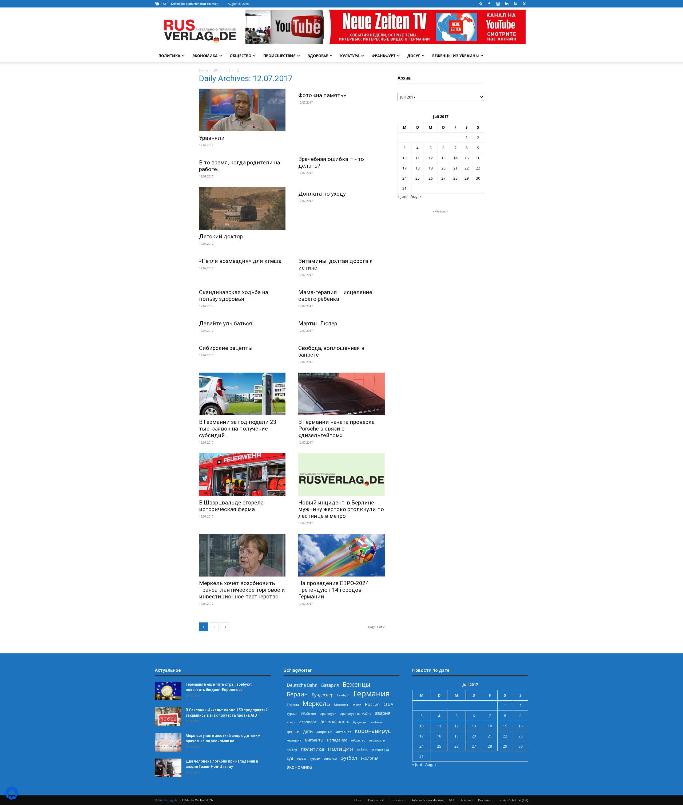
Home (203, 70)
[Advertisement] (441, 247)
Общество (240, 55)
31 (404, 188)
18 (417, 168)
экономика (299, 767)
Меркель (316, 703)
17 (404, 168)
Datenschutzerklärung (427, 800)
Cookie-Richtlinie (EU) (512, 800)
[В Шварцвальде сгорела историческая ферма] (242, 474)
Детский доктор (221, 236)
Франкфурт (383, 55)
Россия (372, 704)
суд (290, 758)
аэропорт (308, 721)
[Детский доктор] (242, 208)
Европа (293, 705)
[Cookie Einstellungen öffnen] (11, 798)
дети (308, 731)
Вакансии (376, 800)
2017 (217, 70)
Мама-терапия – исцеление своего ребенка (335, 295)
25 (417, 178)
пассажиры (377, 740)
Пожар (356, 705)
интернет (343, 731)
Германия (372, 693)
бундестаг (360, 722)
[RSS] (515, 3)
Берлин (297, 694)
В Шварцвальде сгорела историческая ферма (231, 505)
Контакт (466, 800)
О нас (358, 800)
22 (466, 168)
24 (404, 178)
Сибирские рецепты (226, 348)
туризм (315, 758)
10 (404, 157)
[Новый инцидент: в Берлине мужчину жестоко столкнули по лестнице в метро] (341, 474)
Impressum (397, 800)
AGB (452, 800)
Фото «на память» (322, 95)
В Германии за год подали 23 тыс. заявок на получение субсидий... (237, 429)
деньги (293, 731)
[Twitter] (524, 3)
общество (358, 740)
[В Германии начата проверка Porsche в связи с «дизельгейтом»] (341, 394)
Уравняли (212, 138)
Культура (350, 55)
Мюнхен (341, 704)
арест (291, 722)
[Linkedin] (507, 3)
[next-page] (225, 626)
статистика (380, 750)
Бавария (330, 685)
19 (430, 168)
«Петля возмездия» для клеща (240, 261)
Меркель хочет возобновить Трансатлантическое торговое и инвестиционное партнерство (242, 590)
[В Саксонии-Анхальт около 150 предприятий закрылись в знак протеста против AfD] (168, 716)
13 (443, 157)
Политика (169, 55)
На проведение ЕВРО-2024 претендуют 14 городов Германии (333, 590)
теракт (301, 758)
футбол (348, 758)
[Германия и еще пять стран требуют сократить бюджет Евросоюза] (168, 691)
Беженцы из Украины (455, 55)
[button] (481, 4)
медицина (294, 740)
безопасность (334, 722)
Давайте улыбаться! (226, 323)
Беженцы (356, 684)
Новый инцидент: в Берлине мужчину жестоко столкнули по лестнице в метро (341, 509)
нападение (337, 740)
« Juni (402, 196)
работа (362, 749)
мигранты (314, 740)
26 (430, 178)
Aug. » (416, 196)
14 (455, 157)
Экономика (205, 55)
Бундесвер (322, 695)
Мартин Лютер (317, 323)
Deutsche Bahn (302, 685)
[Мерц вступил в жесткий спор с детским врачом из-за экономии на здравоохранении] (168, 742)
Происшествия (279, 55)
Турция (292, 714)
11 (417, 157)
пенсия (292, 750)
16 (478, 157)
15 (466, 157)
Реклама (484, 800)
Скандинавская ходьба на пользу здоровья (233, 295)
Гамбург (343, 695)
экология (369, 758)
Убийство (308, 714)
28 (455, 178)
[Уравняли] (242, 110)
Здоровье (318, 55)
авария (382, 713)
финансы (330, 758)
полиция (340, 748)
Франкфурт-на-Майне (355, 714)
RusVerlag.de (168, 800)
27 (443, 178)
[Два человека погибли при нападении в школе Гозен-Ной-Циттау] (168, 768)
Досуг (413, 55)
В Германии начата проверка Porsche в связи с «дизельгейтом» (336, 429)
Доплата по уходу (322, 194)
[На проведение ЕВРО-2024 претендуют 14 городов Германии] (341, 555)
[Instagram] (498, 3)
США (388, 704)
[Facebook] (489, 3)
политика (312, 749)
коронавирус (373, 730)
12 (430, 157)
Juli (228, 70)
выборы (377, 722)
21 (455, 168)
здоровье (324, 731)
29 (466, 178)
